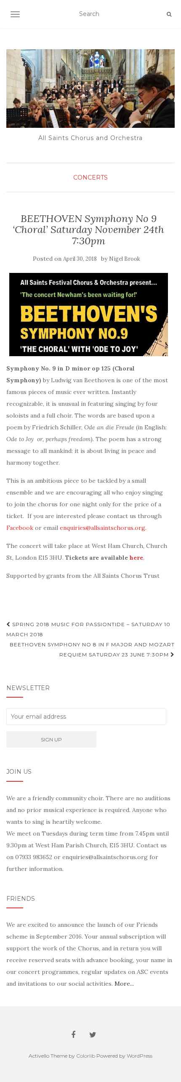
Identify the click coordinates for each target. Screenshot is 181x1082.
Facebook (19, 528)
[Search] (169, 14)
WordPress (139, 1056)
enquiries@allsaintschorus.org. (103, 528)
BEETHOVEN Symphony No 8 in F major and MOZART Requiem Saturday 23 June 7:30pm (92, 649)
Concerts (90, 177)
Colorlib (85, 1056)
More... (124, 983)
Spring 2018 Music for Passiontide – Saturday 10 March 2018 (88, 629)
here (136, 557)
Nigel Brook (124, 258)
